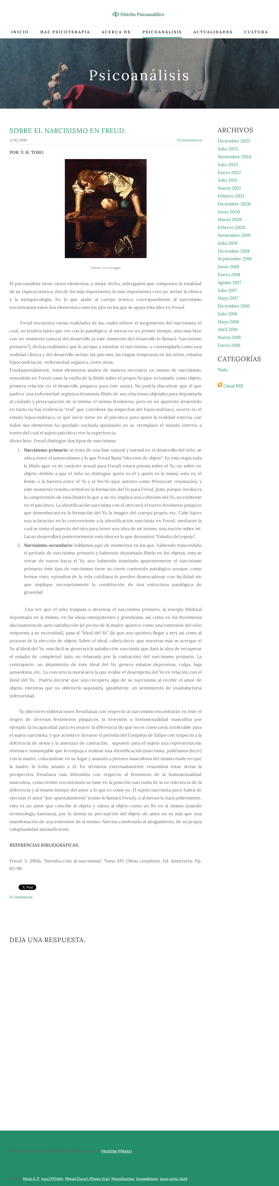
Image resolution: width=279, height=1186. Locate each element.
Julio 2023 (228, 164)
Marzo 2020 (230, 219)
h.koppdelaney (147, 1178)
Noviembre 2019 (234, 235)
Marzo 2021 (229, 188)
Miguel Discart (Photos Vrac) (87, 1178)
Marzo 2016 (229, 337)
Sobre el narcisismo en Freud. (68, 130)
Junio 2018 (228, 266)
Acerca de (116, 31)
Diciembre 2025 (234, 141)
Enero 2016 (229, 345)
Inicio (20, 31)
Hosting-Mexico (116, 1150)
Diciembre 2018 (234, 251)
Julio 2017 (227, 290)
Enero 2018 (229, 274)
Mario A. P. (31, 1178)
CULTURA (256, 31)
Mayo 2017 (228, 298)
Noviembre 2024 (234, 156)
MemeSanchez (122, 1178)
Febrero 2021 (231, 196)
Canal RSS (233, 386)
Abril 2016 (228, 329)
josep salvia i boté (173, 1178)
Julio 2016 (227, 313)
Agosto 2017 (229, 282)
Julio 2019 (227, 243)
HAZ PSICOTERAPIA (65, 31)
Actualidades (213, 31)
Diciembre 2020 (234, 204)
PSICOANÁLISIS (162, 31)
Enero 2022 (229, 172)
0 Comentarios (189, 140)
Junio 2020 (229, 211)
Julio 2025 (228, 148)
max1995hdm (52, 1178)
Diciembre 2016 (234, 306)
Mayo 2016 (228, 321)
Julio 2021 (227, 180)
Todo (223, 369)
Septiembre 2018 (235, 258)
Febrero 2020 (231, 227)
